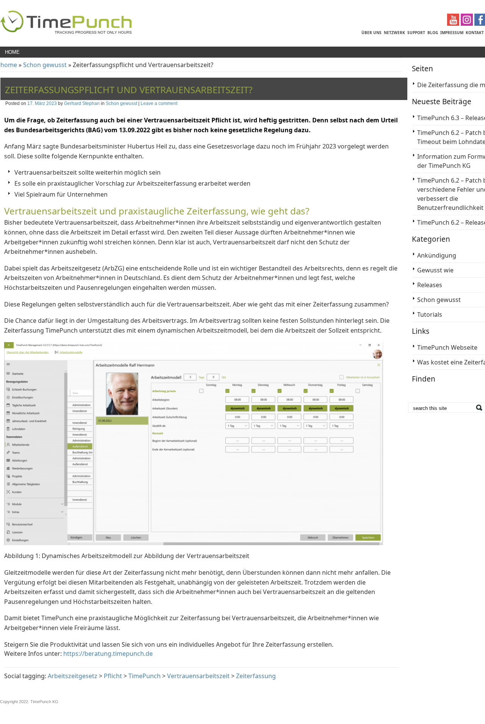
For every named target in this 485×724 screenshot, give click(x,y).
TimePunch (144, 676)
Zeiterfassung (256, 676)
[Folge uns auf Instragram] (467, 23)
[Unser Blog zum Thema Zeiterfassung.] (66, 32)
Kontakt (475, 32)
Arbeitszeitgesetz (72, 676)
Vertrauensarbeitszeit (198, 676)
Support (416, 32)
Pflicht (113, 676)
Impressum (451, 32)
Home (12, 52)
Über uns (371, 32)
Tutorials (429, 314)
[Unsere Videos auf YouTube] (454, 23)
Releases (429, 285)
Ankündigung (436, 255)
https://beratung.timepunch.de (108, 653)
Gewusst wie (435, 270)
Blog (432, 32)
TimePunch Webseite (447, 347)
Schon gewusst (45, 65)
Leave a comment (159, 103)
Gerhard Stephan (82, 103)
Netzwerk (394, 32)
